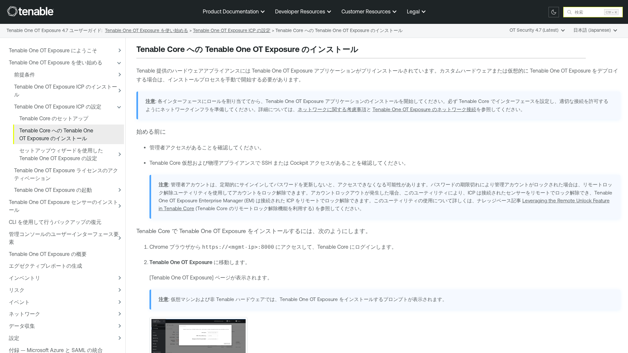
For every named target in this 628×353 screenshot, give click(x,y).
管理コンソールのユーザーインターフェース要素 (64, 238)
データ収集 (22, 326)
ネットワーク (24, 314)
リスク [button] (17, 290)
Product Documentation (231, 11)
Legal (414, 11)
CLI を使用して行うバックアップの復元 (55, 222)
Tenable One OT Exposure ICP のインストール (65, 90)
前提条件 (24, 74)
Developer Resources (300, 11)
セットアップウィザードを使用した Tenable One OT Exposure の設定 (61, 154)
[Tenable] (30, 11)
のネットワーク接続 (424, 109)
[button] (118, 50)
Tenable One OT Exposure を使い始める (55, 62)
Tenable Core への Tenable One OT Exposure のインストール (56, 134)
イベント (19, 302)
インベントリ (24, 278)
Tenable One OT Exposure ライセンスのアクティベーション (66, 174)
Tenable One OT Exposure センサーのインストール (63, 206)
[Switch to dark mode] (554, 12)
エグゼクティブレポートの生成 (45, 266)
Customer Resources (366, 11)
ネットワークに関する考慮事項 (332, 109)
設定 (14, 338)
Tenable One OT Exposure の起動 (53, 190)
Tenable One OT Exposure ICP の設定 (57, 106)
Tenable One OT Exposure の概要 (48, 254)
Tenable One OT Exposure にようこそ (53, 50)
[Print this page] (364, 50)
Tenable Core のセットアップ (53, 118)
